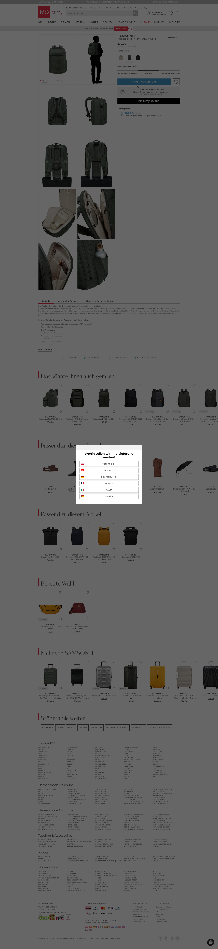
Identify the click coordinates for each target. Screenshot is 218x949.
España (109, 496)
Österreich (109, 464)
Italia (109, 490)
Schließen (140, 447)
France (109, 483)
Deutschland (109, 477)
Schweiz (109, 470)
